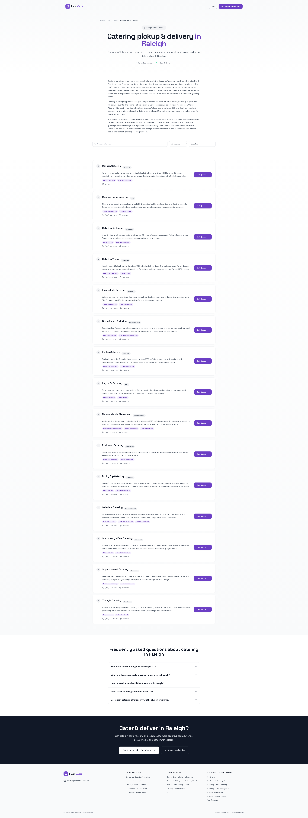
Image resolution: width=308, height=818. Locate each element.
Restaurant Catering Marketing (138, 777)
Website (108, 184)
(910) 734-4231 (111, 215)
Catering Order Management (218, 788)
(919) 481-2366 (111, 246)
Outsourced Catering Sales (136, 788)
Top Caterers (112, 20)
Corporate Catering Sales (136, 792)
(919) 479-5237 (111, 588)
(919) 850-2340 (111, 494)
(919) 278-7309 (111, 401)
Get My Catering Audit (230, 6)
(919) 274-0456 (111, 370)
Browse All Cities (176, 750)
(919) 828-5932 (111, 277)
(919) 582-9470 (111, 308)
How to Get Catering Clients (178, 785)
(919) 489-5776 (111, 525)
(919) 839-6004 (111, 463)
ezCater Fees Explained (216, 796)
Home (102, 20)
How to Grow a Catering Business (180, 777)
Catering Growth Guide (176, 788)
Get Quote (201, 175)
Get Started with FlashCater (137, 750)
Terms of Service (222, 812)
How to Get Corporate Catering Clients (182, 781)
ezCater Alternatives (215, 792)
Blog (168, 792)
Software (211, 777)
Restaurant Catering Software (219, 781)
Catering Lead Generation (136, 785)
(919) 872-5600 (111, 557)
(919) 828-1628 (111, 432)
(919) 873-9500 (111, 619)
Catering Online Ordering (217, 785)
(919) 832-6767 (111, 339)
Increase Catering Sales (135, 781)
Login (213, 6)
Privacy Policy (238, 812)
